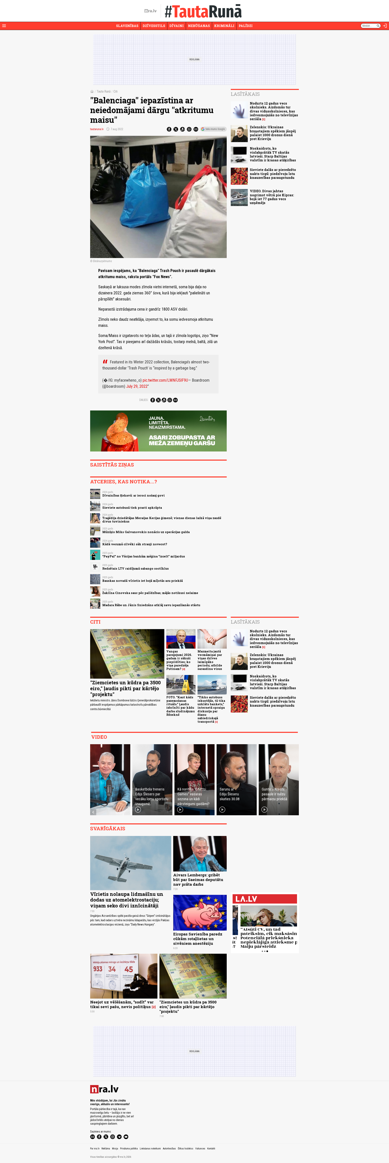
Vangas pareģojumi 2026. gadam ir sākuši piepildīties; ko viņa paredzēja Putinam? (179, 660)
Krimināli (224, 26)
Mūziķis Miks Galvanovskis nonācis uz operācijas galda (146, 532)
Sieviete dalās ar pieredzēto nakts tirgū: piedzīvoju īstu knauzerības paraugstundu (273, 173)
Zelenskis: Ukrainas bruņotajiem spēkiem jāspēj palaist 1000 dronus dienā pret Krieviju (273, 133)
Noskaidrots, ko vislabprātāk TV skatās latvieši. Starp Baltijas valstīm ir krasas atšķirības (273, 154)
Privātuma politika (129, 1148)
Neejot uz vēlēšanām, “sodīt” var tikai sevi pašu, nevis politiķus (122, 1004)
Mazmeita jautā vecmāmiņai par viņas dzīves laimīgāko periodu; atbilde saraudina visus (210, 660)
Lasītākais (245, 94)
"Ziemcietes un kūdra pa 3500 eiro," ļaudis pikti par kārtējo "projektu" (125, 688)
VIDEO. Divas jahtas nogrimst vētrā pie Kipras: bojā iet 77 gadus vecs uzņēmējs (272, 197)
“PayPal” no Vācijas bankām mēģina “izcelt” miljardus (143, 556)
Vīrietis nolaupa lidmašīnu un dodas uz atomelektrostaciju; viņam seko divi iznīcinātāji (126, 900)
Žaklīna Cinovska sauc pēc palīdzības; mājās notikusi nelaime (150, 593)
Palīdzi (246, 26)
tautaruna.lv (97, 129)
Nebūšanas (199, 26)
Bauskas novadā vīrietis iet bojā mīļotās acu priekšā (142, 581)
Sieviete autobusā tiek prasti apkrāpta (132, 508)
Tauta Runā (104, 91)
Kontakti (211, 1148)
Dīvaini (176, 26)
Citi (115, 91)
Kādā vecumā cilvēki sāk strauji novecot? (134, 544)
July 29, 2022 (136, 386)
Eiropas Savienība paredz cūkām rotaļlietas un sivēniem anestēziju (197, 938)
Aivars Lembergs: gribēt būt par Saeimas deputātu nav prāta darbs (198, 879)
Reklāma (106, 1148)
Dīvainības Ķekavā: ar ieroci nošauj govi (133, 495)
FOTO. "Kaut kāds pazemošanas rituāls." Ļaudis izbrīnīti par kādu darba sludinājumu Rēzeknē (180, 706)
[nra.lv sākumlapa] (150, 11)
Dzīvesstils (154, 26)
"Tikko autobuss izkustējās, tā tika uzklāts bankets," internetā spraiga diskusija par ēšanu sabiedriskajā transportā (211, 709)
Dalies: (143, 400)
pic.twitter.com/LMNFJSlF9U (165, 380)
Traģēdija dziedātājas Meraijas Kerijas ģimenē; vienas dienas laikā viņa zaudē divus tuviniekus (161, 519)
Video (99, 737)
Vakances (200, 1148)
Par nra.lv (94, 1148)
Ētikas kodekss (185, 1148)
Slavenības (127, 26)
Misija (115, 1148)
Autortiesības (169, 1148)
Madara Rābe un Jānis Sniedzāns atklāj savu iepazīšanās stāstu (151, 605)
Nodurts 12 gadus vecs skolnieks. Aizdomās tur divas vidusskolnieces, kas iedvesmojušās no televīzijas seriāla (274, 111)
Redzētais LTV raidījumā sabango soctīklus (135, 568)
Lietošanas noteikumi (150, 1148)
